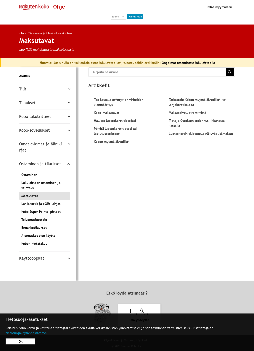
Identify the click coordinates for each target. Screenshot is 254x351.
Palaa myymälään (219, 7)
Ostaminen (29, 175)
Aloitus (24, 76)
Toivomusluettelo (34, 219)
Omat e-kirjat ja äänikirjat (40, 147)
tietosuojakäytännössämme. (26, 333)
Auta (23, 33)
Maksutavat (67, 33)
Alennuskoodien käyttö (38, 235)
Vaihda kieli (135, 16)
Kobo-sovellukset (34, 130)
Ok (20, 341)
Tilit (22, 89)
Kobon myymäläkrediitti (111, 141)
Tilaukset (27, 102)
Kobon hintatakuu (34, 243)
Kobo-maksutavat (106, 112)
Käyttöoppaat (31, 258)
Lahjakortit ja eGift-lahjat (40, 204)
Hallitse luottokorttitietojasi (115, 120)
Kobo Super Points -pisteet (41, 211)
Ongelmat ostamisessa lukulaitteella (188, 63)
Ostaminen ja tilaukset (43, 33)
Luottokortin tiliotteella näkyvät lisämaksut (201, 133)
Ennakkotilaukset (34, 227)
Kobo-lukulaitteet (35, 116)
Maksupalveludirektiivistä (187, 112)
